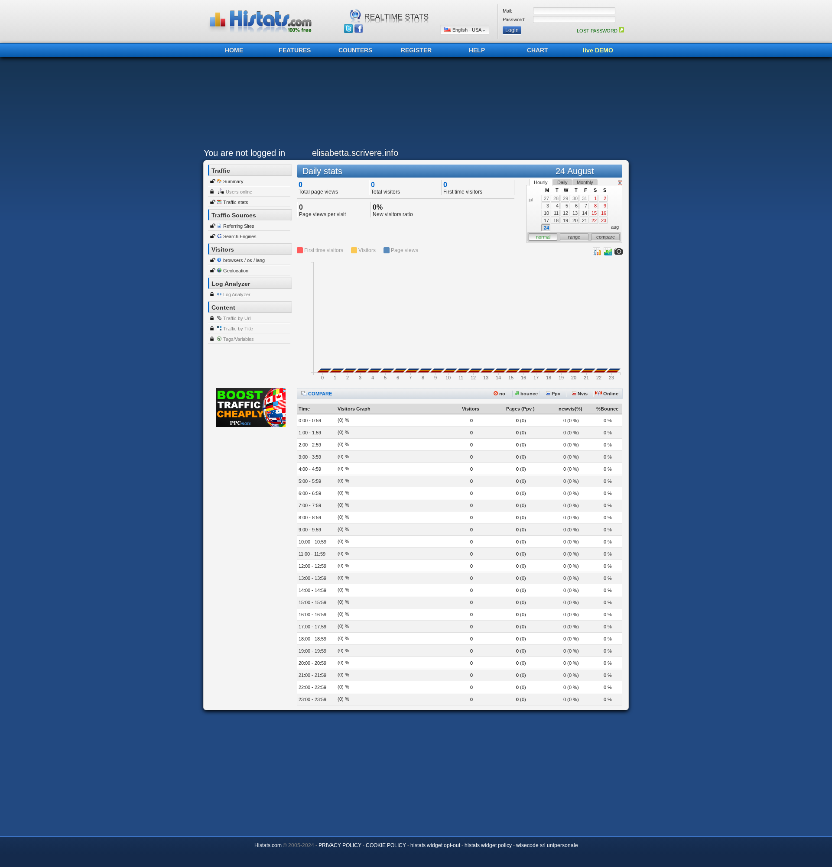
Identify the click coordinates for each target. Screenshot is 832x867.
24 (546, 227)
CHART (537, 50)
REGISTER (416, 50)
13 (575, 213)
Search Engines (240, 236)
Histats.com (268, 845)
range (574, 236)
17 (546, 220)
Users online (239, 191)
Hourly (541, 182)
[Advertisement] (414, 104)
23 (603, 220)
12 (565, 213)
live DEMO (598, 50)
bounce (528, 393)
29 (565, 198)
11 (556, 213)
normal (543, 236)
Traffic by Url (236, 318)
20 (575, 220)
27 (546, 198)
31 (584, 198)
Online (610, 393)
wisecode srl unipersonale (547, 845)
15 (594, 213)
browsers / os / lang (244, 260)
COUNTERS (355, 50)
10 (546, 213)
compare (605, 236)
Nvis (582, 393)
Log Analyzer (236, 294)
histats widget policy (488, 845)
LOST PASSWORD (598, 30)
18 (556, 220)
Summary (233, 181)
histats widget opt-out (435, 845)
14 (584, 213)
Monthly (585, 182)
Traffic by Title (238, 328)
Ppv (555, 393)
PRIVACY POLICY (339, 845)
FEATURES (295, 50)
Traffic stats (235, 202)
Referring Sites (238, 226)
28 (556, 198)
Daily (562, 182)
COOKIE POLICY (386, 845)
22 (594, 220)
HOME (234, 50)
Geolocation (235, 270)
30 (575, 198)
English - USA (466, 29)
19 (565, 220)
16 (603, 213)
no (501, 393)
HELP (477, 50)
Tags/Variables (238, 339)
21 (584, 220)
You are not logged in (244, 153)
